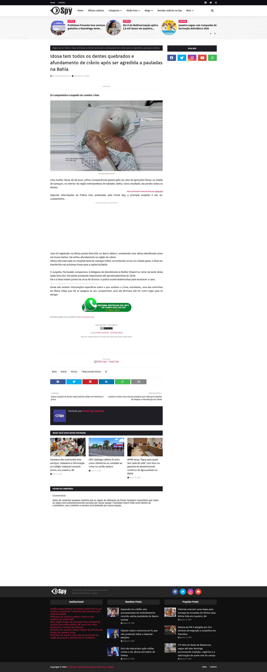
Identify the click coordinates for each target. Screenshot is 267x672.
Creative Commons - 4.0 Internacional (108, 333)
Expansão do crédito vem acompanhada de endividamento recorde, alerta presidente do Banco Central (140, 614)
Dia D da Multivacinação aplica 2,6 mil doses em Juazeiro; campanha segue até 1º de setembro (140, 27)
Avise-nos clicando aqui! (85, 317)
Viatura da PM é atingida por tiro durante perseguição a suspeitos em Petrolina (197, 631)
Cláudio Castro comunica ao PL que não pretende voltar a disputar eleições (139, 634)
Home (52, 3)
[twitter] (211, 2)
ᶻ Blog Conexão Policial (91, 372)
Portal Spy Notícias (61, 76)
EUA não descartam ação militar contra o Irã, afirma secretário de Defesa (138, 652)
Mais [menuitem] (188, 10)
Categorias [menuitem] (114, 10)
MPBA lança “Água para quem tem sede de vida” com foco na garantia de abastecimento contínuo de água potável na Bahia (143, 466)
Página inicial (58, 48)
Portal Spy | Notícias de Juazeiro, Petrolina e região (90, 667)
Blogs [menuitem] (147, 10)
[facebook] (205, 2)
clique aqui (158, 191)
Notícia (64, 372)
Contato (61, 3)
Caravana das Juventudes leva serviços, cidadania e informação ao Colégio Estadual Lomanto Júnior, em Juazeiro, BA (67, 464)
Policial (74, 372)
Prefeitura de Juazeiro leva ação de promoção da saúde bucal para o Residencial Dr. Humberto (74, 636)
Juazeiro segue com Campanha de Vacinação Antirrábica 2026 (198, 27)
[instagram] (215, 2)
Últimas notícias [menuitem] (96, 10)
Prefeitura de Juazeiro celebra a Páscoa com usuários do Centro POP (72, 618)
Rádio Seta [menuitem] (132, 10)
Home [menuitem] (80, 10)
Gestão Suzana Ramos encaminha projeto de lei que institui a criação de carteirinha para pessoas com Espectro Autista (76, 611)
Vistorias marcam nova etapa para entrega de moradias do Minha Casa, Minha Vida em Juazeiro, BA (197, 613)
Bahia (67, 48)
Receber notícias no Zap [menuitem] (170, 10)
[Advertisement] (106, 226)
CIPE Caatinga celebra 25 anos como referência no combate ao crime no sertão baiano (105, 463)
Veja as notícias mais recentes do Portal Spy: (141, 191)
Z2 (106, 372)
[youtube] (202, 58)
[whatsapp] (212, 58)
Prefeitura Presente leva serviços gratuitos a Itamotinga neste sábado (86, 27)
